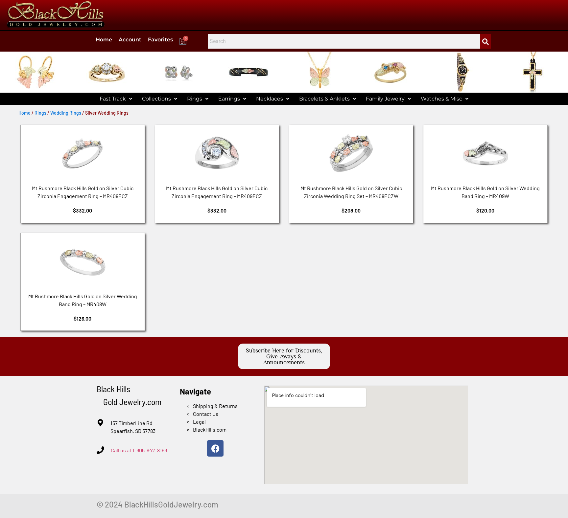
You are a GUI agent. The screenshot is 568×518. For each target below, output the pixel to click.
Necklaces (269, 99)
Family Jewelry (385, 99)
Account (130, 39)
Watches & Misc (441, 99)
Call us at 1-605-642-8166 (139, 450)
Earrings (229, 99)
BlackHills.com (209, 429)
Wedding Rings (65, 113)
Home (104, 39)
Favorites (160, 39)
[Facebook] (215, 448)
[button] (116, 99)
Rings (194, 99)
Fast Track (113, 99)
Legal (199, 421)
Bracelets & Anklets (324, 99)
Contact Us (205, 414)
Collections (156, 99)
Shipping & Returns (215, 406)
